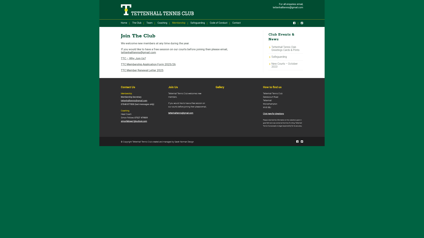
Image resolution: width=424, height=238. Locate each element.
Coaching (162, 22)
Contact (236, 22)
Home (124, 22)
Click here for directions (273, 113)
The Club (136, 22)
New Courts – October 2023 (284, 65)
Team (149, 22)
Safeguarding (197, 22)
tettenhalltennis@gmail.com (288, 7)
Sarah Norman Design (184, 141)
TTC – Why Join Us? (133, 58)
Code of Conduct (218, 22)
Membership (179, 22)
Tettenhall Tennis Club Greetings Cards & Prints (285, 48)
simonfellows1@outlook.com (134, 121)
